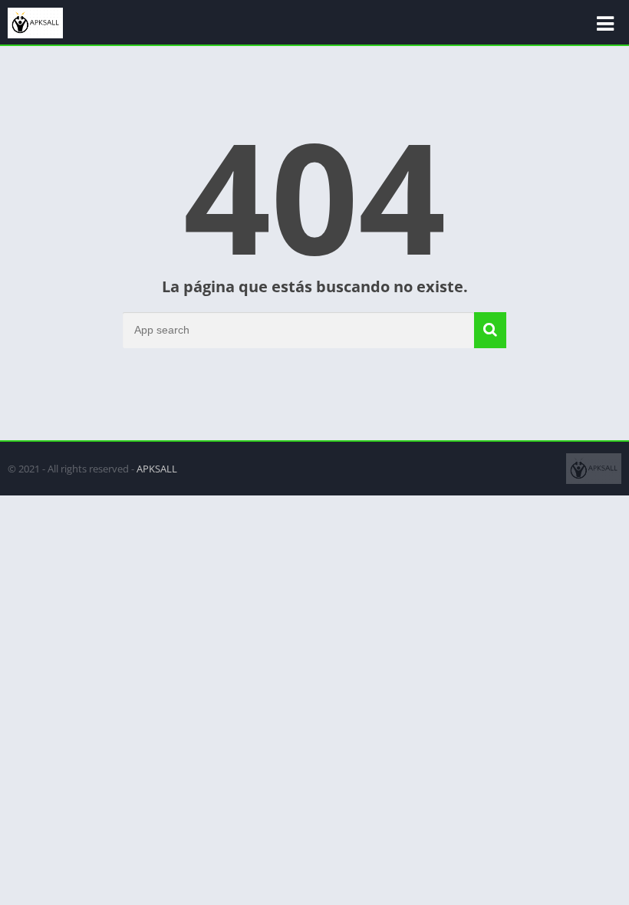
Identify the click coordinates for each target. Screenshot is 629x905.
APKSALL (157, 469)
